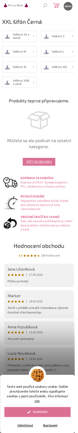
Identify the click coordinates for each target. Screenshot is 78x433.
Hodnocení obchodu (39, 245)
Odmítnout (25, 425)
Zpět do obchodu (39, 162)
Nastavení (50, 425)
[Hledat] (45, 6)
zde (37, 401)
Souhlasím (40, 412)
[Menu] (68, 6)
